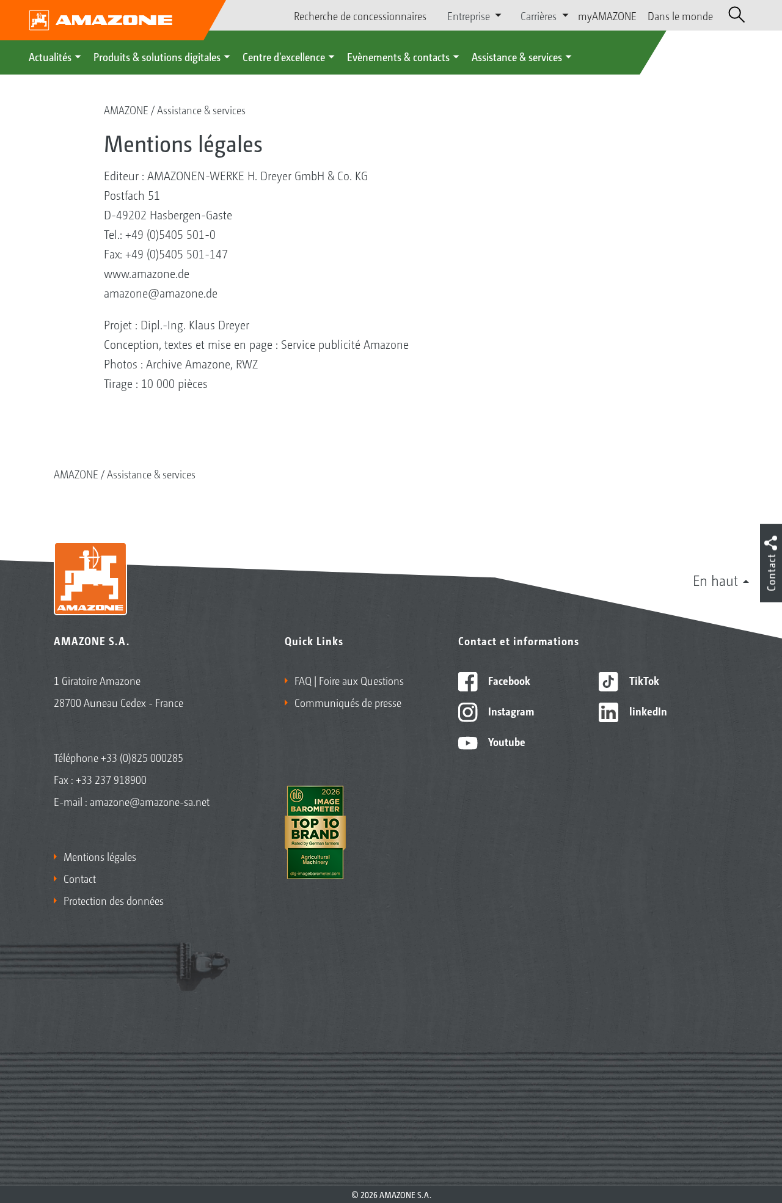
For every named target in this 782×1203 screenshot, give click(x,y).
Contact (80, 877)
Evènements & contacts (398, 56)
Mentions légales (100, 855)
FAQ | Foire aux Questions (349, 680)
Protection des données (114, 899)
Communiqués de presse (347, 702)
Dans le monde (680, 15)
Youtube (505, 741)
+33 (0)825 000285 (142, 756)
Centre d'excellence (284, 56)
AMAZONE (126, 109)
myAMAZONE (607, 15)
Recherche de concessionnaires (360, 15)
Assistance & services (517, 56)
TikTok (643, 680)
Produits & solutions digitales (157, 56)
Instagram (510, 710)
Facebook (508, 680)
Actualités (50, 56)
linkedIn (647, 710)
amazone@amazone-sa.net (150, 800)
